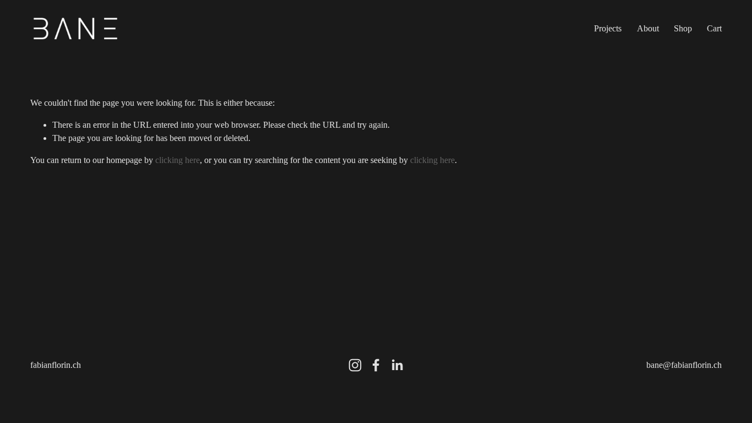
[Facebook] (376, 365)
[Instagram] (355, 365)
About (648, 28)
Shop (683, 28)
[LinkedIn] (397, 365)
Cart (714, 28)
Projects (608, 28)
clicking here (177, 160)
